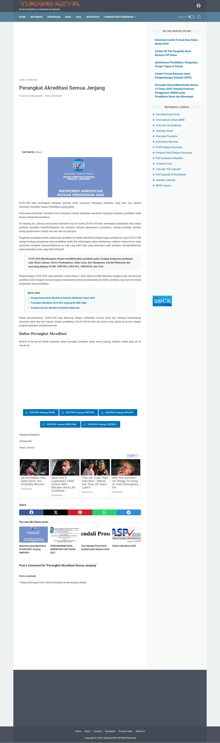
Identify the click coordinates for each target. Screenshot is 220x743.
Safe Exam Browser (167, 141)
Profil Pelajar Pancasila (169, 147)
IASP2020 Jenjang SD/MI (42, 412)
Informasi (36, 17)
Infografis (93, 17)
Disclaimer (110, 731)
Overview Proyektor (166, 136)
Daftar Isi (140, 731)
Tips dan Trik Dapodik (168, 169)
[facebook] (31, 512)
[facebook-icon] (198, 6)
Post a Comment (53, 96)
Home (22, 17)
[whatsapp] (104, 512)
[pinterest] (80, 512)
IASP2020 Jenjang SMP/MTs (80, 412)
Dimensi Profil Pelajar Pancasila (174, 152)
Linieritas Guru (164, 163)
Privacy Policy (125, 731)
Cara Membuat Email (168, 114)
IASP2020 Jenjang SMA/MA (119, 412)
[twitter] (55, 512)
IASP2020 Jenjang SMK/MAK (62, 424)
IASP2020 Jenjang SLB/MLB (102, 424)
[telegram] (129, 512)
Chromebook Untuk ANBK (170, 119)
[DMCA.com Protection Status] (162, 305)
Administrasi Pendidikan (119, 17)
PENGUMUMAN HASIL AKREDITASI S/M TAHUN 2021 (62, 549)
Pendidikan (53, 17)
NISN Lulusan (163, 185)
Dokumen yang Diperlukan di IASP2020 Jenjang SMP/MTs (32, 549)
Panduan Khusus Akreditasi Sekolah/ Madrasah (55, 308)
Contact (98, 731)
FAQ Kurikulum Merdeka (169, 158)
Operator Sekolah (165, 180)
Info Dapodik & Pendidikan (171, 174)
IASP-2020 (67, 206)
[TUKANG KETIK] (51, 3)
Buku (68, 17)
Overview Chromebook (168, 125)
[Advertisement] (80, 50)
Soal (79, 17)
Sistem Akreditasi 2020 (124, 546)
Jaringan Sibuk (164, 130)
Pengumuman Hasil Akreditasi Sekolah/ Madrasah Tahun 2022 (63, 298)
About (87, 731)
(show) (38, 152)
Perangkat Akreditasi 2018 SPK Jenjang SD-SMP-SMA (58, 303)
